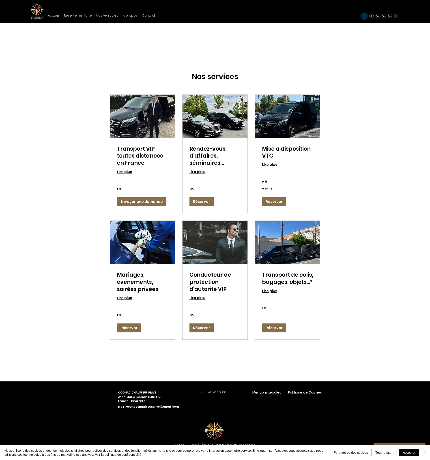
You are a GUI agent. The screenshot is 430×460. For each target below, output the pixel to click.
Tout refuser (384, 452)
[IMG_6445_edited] (214, 430)
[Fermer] (424, 452)
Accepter (409, 452)
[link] (142, 156)
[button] (141, 201)
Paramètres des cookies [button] (351, 452)
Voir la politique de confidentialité (118, 454)
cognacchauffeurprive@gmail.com (152, 407)
